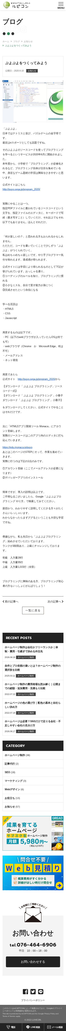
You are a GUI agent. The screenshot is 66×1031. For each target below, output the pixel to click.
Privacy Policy (49, 1014)
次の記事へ (55, 601)
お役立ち (10, 798)
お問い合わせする (33, 961)
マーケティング (14, 780)
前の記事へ (11, 601)
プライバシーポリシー (33, 1000)
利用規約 (19, 1011)
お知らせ (10, 806)
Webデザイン (12, 789)
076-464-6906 (33, 945)
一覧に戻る (33, 610)
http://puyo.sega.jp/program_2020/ (21, 189)
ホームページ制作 (15, 755)
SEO (7, 772)
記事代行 (10, 763)
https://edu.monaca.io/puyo (17, 447)
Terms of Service (9, 1016)
